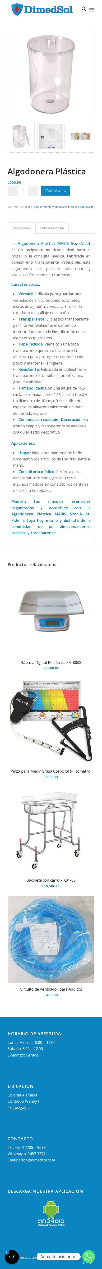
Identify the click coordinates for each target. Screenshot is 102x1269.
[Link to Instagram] (90, 1263)
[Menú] (91, 9)
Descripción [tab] (22, 228)
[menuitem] (81, 9)
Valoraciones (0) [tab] (52, 228)
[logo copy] (42, 9)
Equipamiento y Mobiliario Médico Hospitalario (63, 206)
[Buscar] (81, 9)
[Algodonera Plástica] (51, 74)
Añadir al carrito (55, 190)
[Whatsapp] (88, 1256)
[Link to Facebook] (83, 1263)
